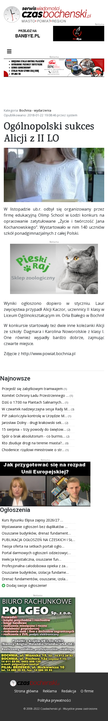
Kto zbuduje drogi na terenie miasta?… (33, 443)
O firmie (87, 691)
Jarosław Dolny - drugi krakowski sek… (33, 422)
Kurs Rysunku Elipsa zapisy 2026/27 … (32, 520)
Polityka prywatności (54, 700)
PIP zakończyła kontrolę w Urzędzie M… (35, 415)
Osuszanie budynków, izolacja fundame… (35, 572)
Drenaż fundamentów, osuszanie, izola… (35, 578)
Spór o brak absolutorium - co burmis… (34, 436)
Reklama (50, 691)
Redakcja (68, 691)
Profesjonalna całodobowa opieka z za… (35, 565)
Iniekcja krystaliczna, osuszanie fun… (31, 559)
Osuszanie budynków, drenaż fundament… (36, 533)
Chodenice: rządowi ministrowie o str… (34, 449)
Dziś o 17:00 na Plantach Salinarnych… (33, 402)
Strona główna (26, 691)
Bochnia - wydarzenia (35, 110)
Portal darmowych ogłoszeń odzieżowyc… (36, 552)
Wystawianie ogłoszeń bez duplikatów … (35, 526)
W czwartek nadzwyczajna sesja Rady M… (36, 409)
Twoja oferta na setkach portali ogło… (33, 546)
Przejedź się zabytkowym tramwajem (33, 388)
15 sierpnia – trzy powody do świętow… (34, 429)
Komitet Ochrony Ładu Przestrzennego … (36, 395)
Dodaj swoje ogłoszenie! (26, 585)
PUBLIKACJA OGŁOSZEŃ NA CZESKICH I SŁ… (38, 539)
